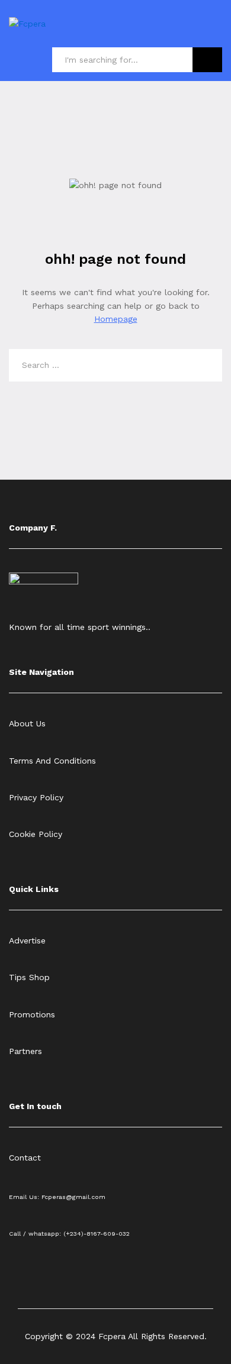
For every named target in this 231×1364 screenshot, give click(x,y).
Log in (215, 32)
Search (207, 59)
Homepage (115, 319)
